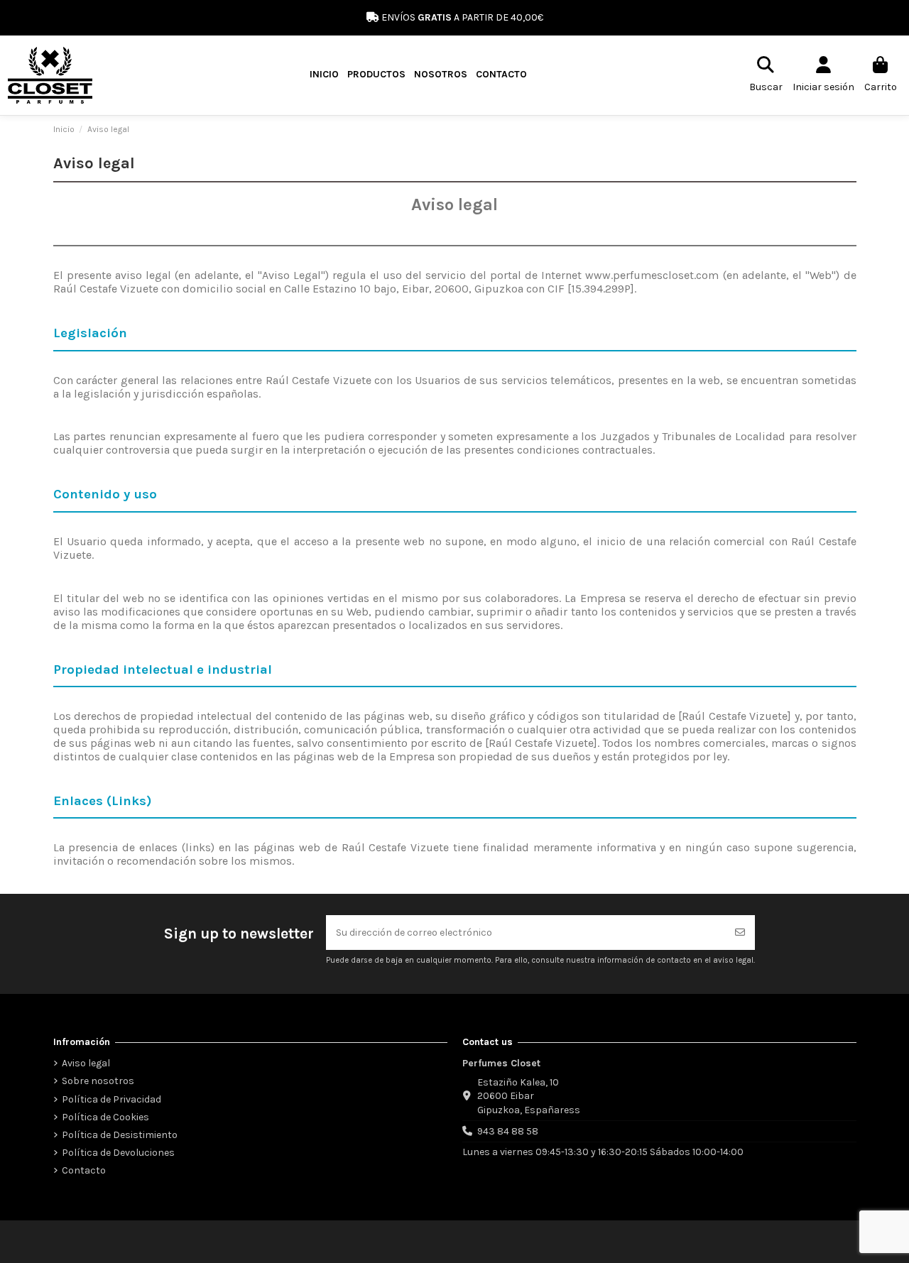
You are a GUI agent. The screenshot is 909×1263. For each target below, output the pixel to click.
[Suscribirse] (740, 932)
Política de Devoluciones (118, 1153)
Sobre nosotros (98, 1081)
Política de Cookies (105, 1117)
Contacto (84, 1170)
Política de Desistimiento (120, 1135)
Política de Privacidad (111, 1099)
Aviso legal (86, 1063)
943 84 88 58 (507, 1131)
